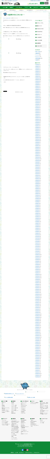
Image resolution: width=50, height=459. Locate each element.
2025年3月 (37, 92)
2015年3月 (37, 289)
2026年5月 (37, 69)
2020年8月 (37, 183)
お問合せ (46, 3)
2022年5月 (37, 148)
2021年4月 (37, 170)
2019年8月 (37, 201)
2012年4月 (37, 347)
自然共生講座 (38, 58)
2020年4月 (37, 188)
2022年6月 (37, 147)
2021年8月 (37, 163)
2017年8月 (37, 241)
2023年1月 (37, 135)
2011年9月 (37, 358)
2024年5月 (37, 109)
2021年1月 (37, 175)
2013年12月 (38, 314)
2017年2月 (37, 251)
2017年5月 (37, 246)
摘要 (39, 0)
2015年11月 (38, 276)
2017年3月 (37, 249)
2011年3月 (37, 368)
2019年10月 (38, 198)
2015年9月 (37, 279)
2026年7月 (37, 66)
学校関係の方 (21, 10)
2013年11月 (38, 315)
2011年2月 (37, 370)
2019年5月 (37, 206)
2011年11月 (38, 355)
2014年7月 (37, 302)
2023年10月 (38, 120)
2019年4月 (37, 208)
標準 (11, 0)
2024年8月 (37, 104)
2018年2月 (37, 231)
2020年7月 (37, 185)
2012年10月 (38, 337)
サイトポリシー (21, 452)
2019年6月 (37, 205)
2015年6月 (37, 284)
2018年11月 (38, 216)
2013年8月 (37, 320)
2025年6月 (37, 87)
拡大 (9, 0)
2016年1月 (37, 272)
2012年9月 (37, 338)
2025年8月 (37, 84)
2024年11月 (38, 99)
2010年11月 (38, 375)
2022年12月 (38, 137)
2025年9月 (37, 82)
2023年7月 (37, 125)
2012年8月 (37, 340)
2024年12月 (38, 97)
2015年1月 (37, 292)
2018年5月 (37, 226)
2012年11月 (38, 335)
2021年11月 (38, 158)
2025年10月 (38, 81)
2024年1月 (37, 115)
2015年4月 (37, 287)
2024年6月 (37, 107)
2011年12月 (38, 353)
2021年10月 (38, 160)
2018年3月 (37, 229)
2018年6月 (37, 224)
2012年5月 (37, 345)
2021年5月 (37, 168)
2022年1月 (37, 155)
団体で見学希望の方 (13, 10)
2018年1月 (37, 233)
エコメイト (38, 56)
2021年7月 (37, 165)
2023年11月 (38, 119)
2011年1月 (37, 371)
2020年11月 (38, 178)
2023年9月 (37, 122)
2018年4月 (37, 228)
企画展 (37, 59)
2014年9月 (37, 299)
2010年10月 (38, 376)
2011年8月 (37, 360)
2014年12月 (38, 294)
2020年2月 (37, 191)
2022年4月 (37, 150)
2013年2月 (37, 330)
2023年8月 (37, 124)
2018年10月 (38, 218)
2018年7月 (37, 223)
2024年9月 (37, 102)
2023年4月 (37, 130)
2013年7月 (37, 322)
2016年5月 (37, 266)
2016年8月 (37, 261)
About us (34, 0)
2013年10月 (38, 317)
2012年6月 (37, 343)
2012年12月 (38, 333)
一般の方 (5, 10)
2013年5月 (37, 325)
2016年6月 (37, 264)
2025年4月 (37, 91)
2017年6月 (37, 244)
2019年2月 (37, 211)
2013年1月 (37, 332)
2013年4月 (37, 327)
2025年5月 (37, 89)
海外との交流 (38, 51)
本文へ (3, 0)
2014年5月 (37, 305)
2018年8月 (37, 221)
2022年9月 (37, 142)
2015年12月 (38, 274)
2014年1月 (37, 312)
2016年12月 (38, 254)
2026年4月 (37, 71)
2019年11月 (38, 196)
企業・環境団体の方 (30, 10)
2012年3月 (37, 348)
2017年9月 (37, 239)
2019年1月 (37, 213)
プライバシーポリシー (29, 452)
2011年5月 (37, 365)
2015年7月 (37, 282)
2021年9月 (37, 162)
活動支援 (37, 53)
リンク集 (16, 452)
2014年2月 (37, 310)
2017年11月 (38, 236)
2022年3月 (37, 152)
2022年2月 (37, 153)
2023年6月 (37, 127)
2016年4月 (37, 267)
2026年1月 (37, 76)
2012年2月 (37, 350)
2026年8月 (37, 64)
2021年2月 (37, 173)
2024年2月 (37, 114)
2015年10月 (38, 277)
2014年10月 (38, 297)
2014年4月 (37, 307)
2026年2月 (37, 74)
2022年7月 (37, 145)
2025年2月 (37, 94)
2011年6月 (37, 363)
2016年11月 (38, 256)
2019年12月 (38, 195)
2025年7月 (37, 86)
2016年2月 (37, 271)
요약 (37, 0)
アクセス (42, 3)
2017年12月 (38, 234)
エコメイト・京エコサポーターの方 (41, 10)
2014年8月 (37, 300)
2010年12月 (38, 373)
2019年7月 (37, 203)
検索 (47, 0)
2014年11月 (38, 295)
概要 (32, 0)
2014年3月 (37, 309)
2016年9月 (37, 259)
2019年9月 (37, 200)
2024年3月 (37, 112)
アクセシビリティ (37, 452)
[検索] (43, 0)
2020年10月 (38, 180)
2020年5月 (37, 186)
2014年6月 (37, 304)
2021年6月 (37, 167)
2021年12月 (38, 157)
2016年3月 (37, 269)
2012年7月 (37, 342)
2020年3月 (37, 190)
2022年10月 (38, 140)
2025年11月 (38, 79)
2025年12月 (38, 77)
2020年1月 (37, 193)
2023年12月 (38, 117)
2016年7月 (37, 262)
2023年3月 (37, 132)
